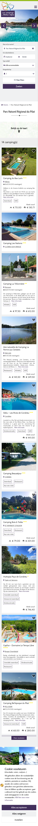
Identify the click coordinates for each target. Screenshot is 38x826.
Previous (3, 25)
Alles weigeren (19, 813)
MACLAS (8, 353)
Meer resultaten (19, 738)
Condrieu (8, 416)
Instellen (19, 819)
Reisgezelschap (7, 69)
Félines (7, 182)
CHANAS (8, 477)
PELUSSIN (8, 706)
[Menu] (35, 7)
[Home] (8, 6)
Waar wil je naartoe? (8, 44)
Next (34, 25)
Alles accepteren (19, 807)
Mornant (8, 287)
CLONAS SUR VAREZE (13, 247)
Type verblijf (6, 61)
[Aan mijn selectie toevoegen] (34, 151)
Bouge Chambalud (11, 651)
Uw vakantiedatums (8, 53)
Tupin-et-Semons (11, 580)
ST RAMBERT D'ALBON (13, 525)
